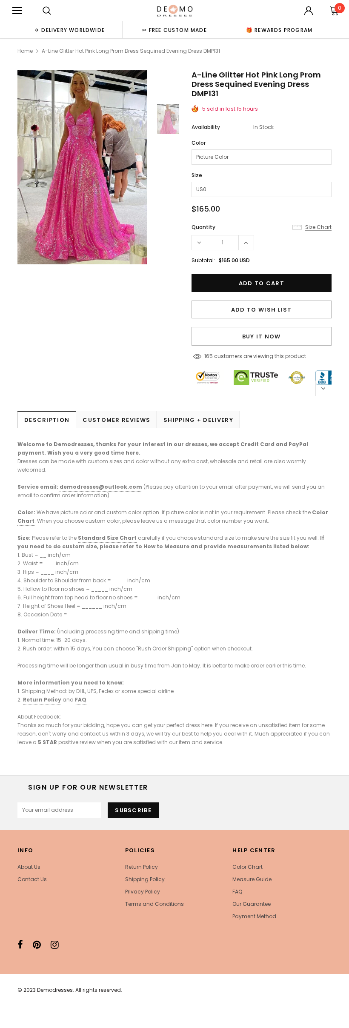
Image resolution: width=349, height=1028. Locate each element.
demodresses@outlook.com (101, 486)
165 (208, 356)
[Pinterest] (37, 944)
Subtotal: (203, 260)
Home (25, 50)
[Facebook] (20, 944)
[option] (69, 29)
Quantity (203, 227)
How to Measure (166, 546)
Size (197, 175)
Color (199, 142)
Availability (206, 127)
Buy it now (261, 336)
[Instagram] (55, 944)
